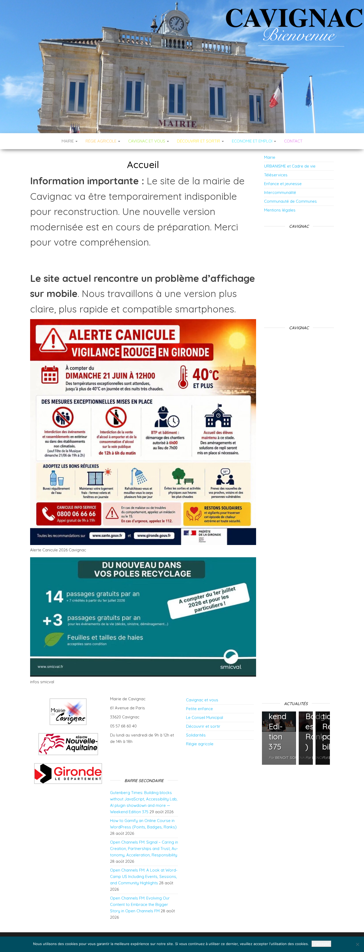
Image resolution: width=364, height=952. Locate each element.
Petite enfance (199, 708)
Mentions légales (280, 210)
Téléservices (276, 174)
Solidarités (196, 735)
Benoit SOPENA (290, 757)
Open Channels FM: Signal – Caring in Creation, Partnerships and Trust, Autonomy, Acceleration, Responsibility (144, 848)
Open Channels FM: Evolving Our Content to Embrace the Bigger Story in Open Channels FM (140, 904)
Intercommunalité (280, 192)
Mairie (68, 141)
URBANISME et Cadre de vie (290, 166)
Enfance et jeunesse (283, 183)
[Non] (357, 944)
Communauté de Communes (290, 201)
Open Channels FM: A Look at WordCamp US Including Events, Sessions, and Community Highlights (143, 876)
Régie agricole (199, 743)
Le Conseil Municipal (204, 717)
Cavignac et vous (202, 699)
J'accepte (321, 944)
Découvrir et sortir (203, 726)
